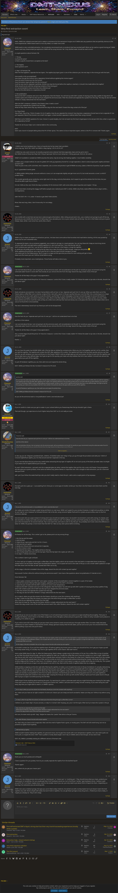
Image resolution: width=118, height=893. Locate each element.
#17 (109, 754)
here (49, 22)
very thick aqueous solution (17, 846)
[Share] (113, 38)
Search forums (12, 17)
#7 (109, 313)
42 (12, 55)
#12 (109, 483)
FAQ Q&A (23, 830)
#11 (109, 432)
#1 (115, 38)
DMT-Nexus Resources (37, 14)
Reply (114, 134)
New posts (4, 17)
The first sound (12, 851)
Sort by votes (112, 139)
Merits (82, 14)
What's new (14, 14)
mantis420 (9, 830)
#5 (109, 266)
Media (24, 14)
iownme (9, 847)
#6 (109, 289)
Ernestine (110, 828)
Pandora (110, 853)
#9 (109, 373)
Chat (75, 14)
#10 (109, 404)
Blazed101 (9, 836)
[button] (19, 14)
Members (67, 14)
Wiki (58, 14)
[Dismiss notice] (115, 22)
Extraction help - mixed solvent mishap (21, 840)
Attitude (51, 14)
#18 (109, 776)
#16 (109, 634)
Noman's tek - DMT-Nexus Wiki (25, 743)
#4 (109, 234)
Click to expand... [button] (62, 451)
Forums (4, 14)
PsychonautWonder (12, 853)
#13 (109, 503)
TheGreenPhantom (108, 847)
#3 (109, 214)
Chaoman (5, 31)
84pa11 (8, 842)
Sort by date (103, 139)
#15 (109, 612)
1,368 (11, 161)
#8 (109, 347)
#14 (109, 531)
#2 (109, 143)
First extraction (12, 834)
